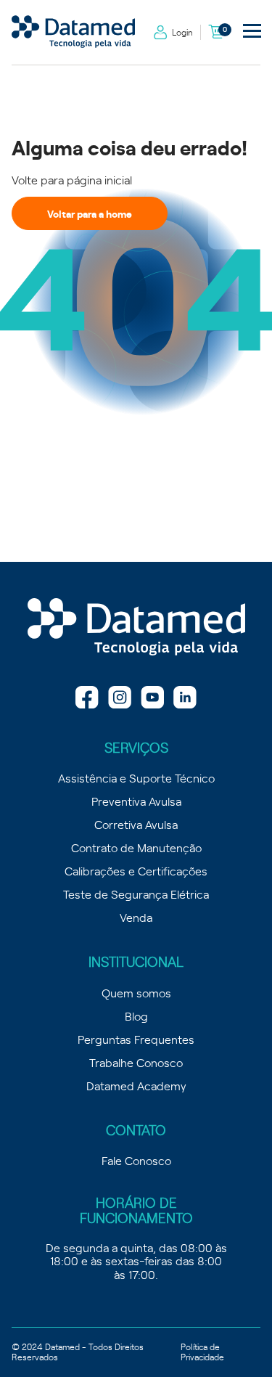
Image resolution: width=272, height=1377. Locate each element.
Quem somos (136, 992)
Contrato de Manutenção (136, 847)
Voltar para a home (89, 213)
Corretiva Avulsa (136, 824)
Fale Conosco (136, 1160)
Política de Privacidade (202, 1351)
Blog (136, 1015)
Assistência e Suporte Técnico (136, 777)
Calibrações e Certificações (136, 870)
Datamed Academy (136, 1085)
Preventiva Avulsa (136, 801)
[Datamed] (136, 627)
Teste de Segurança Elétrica (136, 894)
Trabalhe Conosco (136, 1062)
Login (182, 32)
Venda (136, 917)
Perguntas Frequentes (136, 1039)
